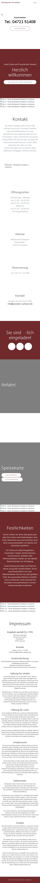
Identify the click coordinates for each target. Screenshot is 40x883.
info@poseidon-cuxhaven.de (20, 304)
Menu (35, 3)
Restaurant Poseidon (10, 2)
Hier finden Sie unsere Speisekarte (20, 82)
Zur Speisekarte (11, 475)
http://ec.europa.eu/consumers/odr (20, 665)
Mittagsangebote (12, 479)
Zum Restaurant (20, 28)
